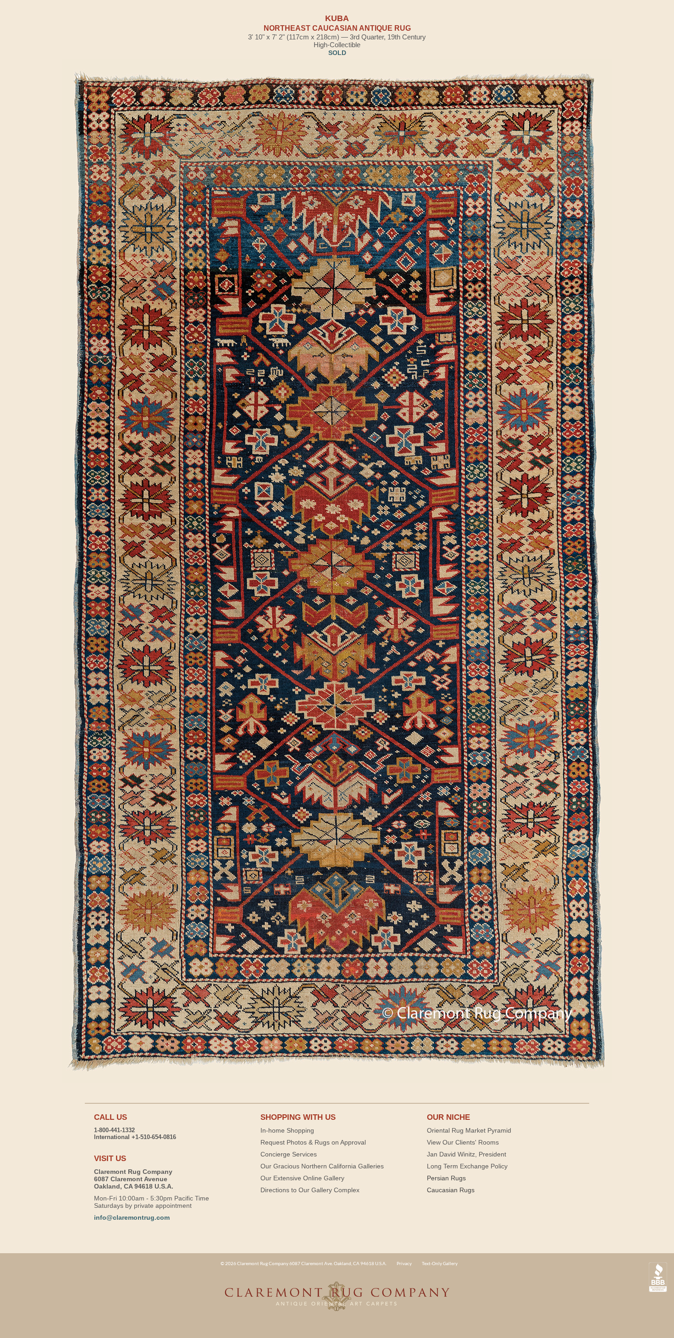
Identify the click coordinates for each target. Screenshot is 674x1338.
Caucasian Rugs (451, 1190)
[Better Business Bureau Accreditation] (658, 1277)
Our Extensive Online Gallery (302, 1178)
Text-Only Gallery (440, 1263)
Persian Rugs (446, 1178)
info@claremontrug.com (132, 1217)
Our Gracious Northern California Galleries (322, 1166)
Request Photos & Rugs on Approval (313, 1142)
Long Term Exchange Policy (467, 1166)
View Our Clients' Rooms (463, 1142)
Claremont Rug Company (337, 1301)
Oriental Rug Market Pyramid (469, 1130)
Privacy (404, 1263)
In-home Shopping (287, 1130)
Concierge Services (288, 1154)
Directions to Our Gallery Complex (309, 1190)
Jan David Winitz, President (466, 1154)
